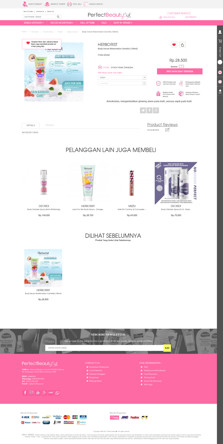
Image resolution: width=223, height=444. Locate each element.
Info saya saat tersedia (180, 71)
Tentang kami (149, 377)
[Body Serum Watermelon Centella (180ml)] (43, 286)
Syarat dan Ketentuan (153, 381)
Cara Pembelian (95, 370)
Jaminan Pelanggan (97, 374)
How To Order (28, 11)
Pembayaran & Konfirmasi (155, 370)
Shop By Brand (121, 22)
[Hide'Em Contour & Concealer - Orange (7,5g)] (132, 203)
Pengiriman (94, 377)
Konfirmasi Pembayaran (99, 367)
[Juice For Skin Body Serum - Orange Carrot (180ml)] (88, 203)
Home (24, 31)
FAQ (146, 367)
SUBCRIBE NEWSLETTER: (108, 334)
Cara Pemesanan (150, 374)
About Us (50, 11)
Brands (50, 125)
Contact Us (40, 11)
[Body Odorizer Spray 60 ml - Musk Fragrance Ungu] (176, 203)
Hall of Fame (87, 22)
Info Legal (148, 384)
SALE (104, 22)
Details (31, 125)
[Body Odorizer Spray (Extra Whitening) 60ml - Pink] (44, 203)
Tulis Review (153, 130)
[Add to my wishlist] (174, 44)
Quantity (174, 67)
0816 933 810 (169, 17)
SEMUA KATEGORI (33, 22)
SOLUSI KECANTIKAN (61, 22)
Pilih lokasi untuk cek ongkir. (110, 72)
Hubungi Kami (95, 381)
